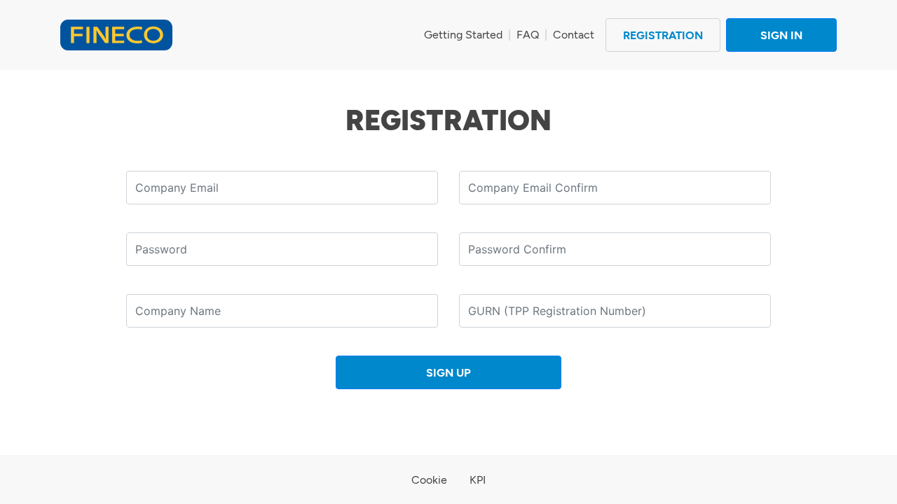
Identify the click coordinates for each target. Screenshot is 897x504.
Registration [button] (663, 35)
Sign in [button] (781, 35)
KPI (478, 479)
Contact (573, 34)
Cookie (429, 479)
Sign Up (448, 372)
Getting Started (463, 34)
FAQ (527, 34)
